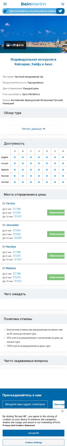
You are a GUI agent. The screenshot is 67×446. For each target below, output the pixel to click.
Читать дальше (32, 128)
